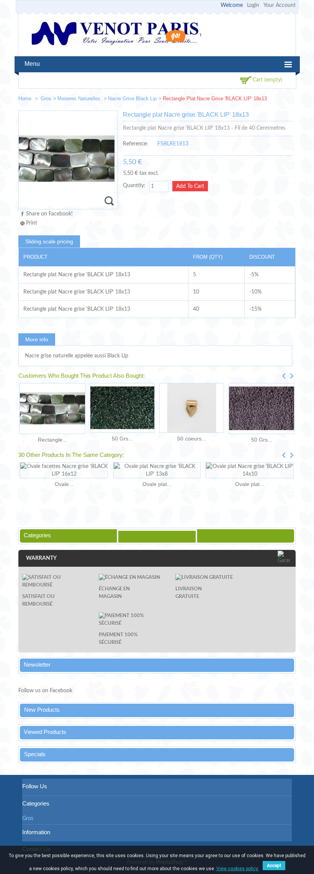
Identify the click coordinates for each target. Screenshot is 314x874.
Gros (46, 98)
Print (31, 223)
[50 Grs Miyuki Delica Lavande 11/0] (261, 408)
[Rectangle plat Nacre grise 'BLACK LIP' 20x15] (286, 100)
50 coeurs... (191, 438)
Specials (35, 754)
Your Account (279, 5)
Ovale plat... (157, 484)
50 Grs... (122, 438)
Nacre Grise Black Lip (132, 98)
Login (253, 5)
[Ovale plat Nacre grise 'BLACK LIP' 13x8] (156, 470)
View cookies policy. (237, 868)
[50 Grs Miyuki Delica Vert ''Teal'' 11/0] (122, 408)
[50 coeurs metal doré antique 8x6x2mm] (192, 408)
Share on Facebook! (49, 214)
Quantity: (134, 185)
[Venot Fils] (115, 34)
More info (36, 339)
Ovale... (64, 484)
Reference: (135, 144)
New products (42, 709)
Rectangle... (52, 440)
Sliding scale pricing (49, 241)
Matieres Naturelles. (79, 98)
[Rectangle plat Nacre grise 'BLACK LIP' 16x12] (52, 408)
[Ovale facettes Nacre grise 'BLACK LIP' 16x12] (64, 470)
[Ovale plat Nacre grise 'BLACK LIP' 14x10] (249, 470)
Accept (274, 865)
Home (25, 98)
